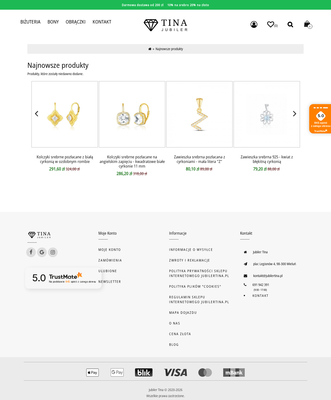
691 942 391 (260, 284)
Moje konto (109, 249)
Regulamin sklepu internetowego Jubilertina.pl (199, 299)
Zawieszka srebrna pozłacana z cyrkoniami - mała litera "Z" (199, 159)
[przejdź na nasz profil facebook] (31, 252)
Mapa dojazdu (183, 312)
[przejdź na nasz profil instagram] (53, 252)
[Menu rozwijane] (254, 24)
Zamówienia (110, 260)
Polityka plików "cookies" (195, 286)
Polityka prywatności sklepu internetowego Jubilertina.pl (199, 273)
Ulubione (107, 271)
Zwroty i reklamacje (189, 260)
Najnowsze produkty (169, 48)
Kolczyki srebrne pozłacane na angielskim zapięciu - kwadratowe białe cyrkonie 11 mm (132, 161)
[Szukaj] (290, 24)
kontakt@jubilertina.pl (268, 275)
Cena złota (180, 333)
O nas (174, 323)
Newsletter (109, 281)
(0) (276, 25)
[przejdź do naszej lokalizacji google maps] (42, 252)
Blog (174, 344)
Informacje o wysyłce (191, 249)
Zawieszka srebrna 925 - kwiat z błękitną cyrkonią (267, 159)
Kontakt (260, 295)
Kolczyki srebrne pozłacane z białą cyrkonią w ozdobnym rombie (65, 159)
